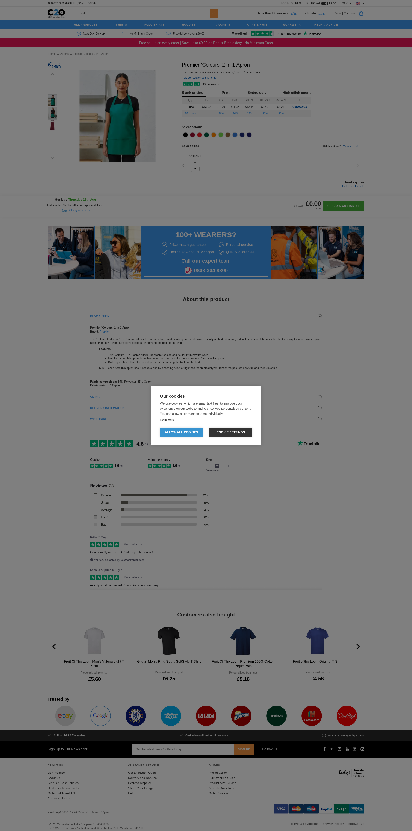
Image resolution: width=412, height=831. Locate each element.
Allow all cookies (181, 432)
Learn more (167, 420)
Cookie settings (231, 432)
